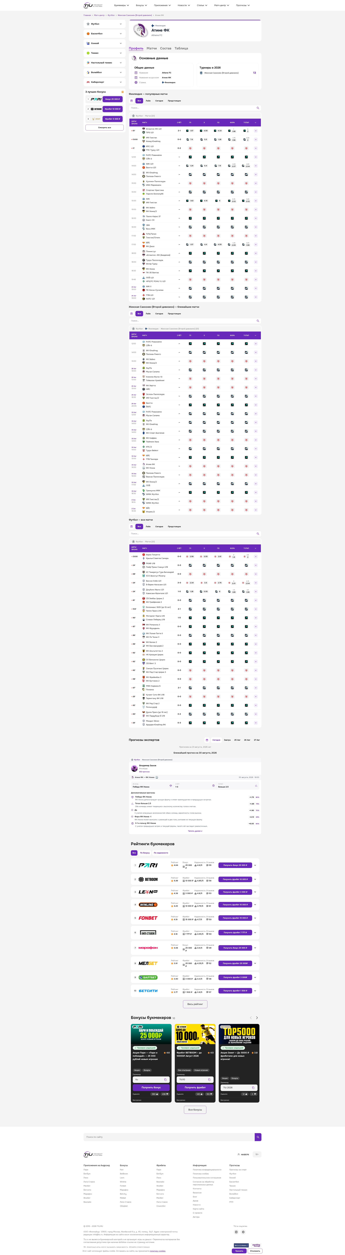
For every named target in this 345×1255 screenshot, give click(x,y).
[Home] (93, 1154)
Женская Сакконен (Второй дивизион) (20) (180, 328)
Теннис (232, 1186)
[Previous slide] (250, 1017)
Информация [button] (199, 1165)
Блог (195, 1196)
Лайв (148, 101)
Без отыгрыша (184, 1070)
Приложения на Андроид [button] (97, 1165)
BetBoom (124, 1173)
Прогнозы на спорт (238, 1169)
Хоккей (232, 1177)
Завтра (227, 740)
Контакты (197, 1188)
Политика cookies (201, 1173)
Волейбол (233, 1194)
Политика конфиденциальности (207, 1169)
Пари (86, 1169)
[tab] (136, 49)
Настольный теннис (238, 1190)
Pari (121, 1169)
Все (139, 101)
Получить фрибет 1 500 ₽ (235, 990)
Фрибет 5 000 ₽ (112, 119)
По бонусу (145, 853)
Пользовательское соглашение (207, 1177)
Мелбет (87, 1186)
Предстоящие (174, 101)
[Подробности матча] (256, 131)
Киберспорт (234, 1198)
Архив (195, 1201)
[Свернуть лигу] (255, 122)
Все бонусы (195, 1109)
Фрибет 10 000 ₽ (112, 109)
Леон (86, 1177)
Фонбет (87, 1198)
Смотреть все (104, 127)
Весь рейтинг (195, 1004)
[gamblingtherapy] (256, 1245)
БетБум (87, 1173)
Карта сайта (198, 1209)
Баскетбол (234, 1182)
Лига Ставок (89, 1182)
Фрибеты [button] (161, 1165)
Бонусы (147, 1070)
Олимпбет (161, 1206)
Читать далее (194, 831)
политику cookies (157, 1251)
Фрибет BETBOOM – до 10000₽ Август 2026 (189, 1054)
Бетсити (87, 1190)
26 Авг (247, 740)
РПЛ (231, 1202)
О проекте (197, 1213)
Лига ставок (162, 1202)
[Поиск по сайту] (258, 1137)
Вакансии (197, 1192)
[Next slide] (257, 1017)
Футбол (137, 760)
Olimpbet (124, 1206)
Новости (197, 1205)
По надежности (161, 853)
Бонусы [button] (124, 1165)
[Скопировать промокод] (165, 1079)
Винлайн (87, 1202)
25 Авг (237, 740)
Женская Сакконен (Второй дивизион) (221, 73)
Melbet (123, 1198)
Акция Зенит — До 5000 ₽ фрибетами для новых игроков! (235, 1056)
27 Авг (257, 740)
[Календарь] (131, 100)
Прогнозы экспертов (144, 740)
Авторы (196, 1217)
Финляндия (170, 82)
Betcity (123, 1194)
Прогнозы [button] (234, 1165)
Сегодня (159, 101)
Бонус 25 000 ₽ (112, 99)
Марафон (88, 1194)
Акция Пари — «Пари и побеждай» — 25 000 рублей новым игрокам (145, 1056)
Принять (239, 1251)
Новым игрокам (201, 1070)
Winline (123, 1182)
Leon (122, 1177)
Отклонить (255, 1251)
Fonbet (123, 1186)
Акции (137, 1070)
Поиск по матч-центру (94, 1143)
